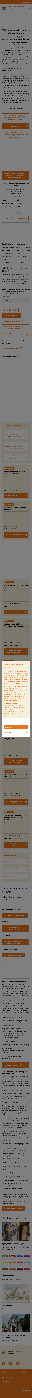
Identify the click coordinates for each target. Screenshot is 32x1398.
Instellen (8, 732)
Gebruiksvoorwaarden (12, 722)
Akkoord (8, 727)
